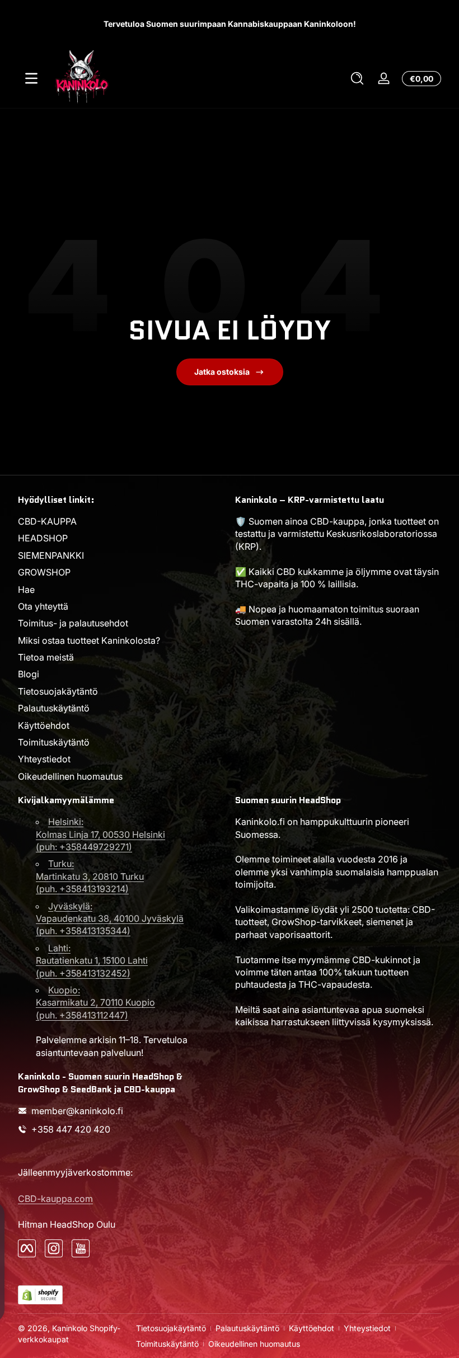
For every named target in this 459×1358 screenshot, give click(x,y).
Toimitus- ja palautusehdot (73, 623)
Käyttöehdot (43, 725)
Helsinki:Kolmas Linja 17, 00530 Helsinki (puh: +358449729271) (100, 834)
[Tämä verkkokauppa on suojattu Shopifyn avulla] (40, 1295)
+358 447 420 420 (70, 1129)
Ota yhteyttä (43, 606)
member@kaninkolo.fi (77, 1110)
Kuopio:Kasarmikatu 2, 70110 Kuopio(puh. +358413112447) (95, 1002)
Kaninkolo (69, 1328)
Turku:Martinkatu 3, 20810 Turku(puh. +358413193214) (90, 876)
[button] (357, 78)
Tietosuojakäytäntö (58, 691)
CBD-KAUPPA (47, 521)
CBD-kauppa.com (55, 1198)
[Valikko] (31, 78)
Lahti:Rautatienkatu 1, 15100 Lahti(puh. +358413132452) (92, 960)
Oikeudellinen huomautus (70, 776)
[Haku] (357, 78)
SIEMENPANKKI (51, 555)
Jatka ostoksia (222, 371)
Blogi (28, 674)
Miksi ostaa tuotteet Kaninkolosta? (89, 640)
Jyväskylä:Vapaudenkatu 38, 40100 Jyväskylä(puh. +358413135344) (110, 918)
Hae (26, 589)
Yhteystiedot (44, 759)
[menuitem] (121, 521)
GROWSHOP (44, 572)
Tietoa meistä (46, 657)
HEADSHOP (43, 538)
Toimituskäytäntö (54, 742)
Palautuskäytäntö (54, 708)
